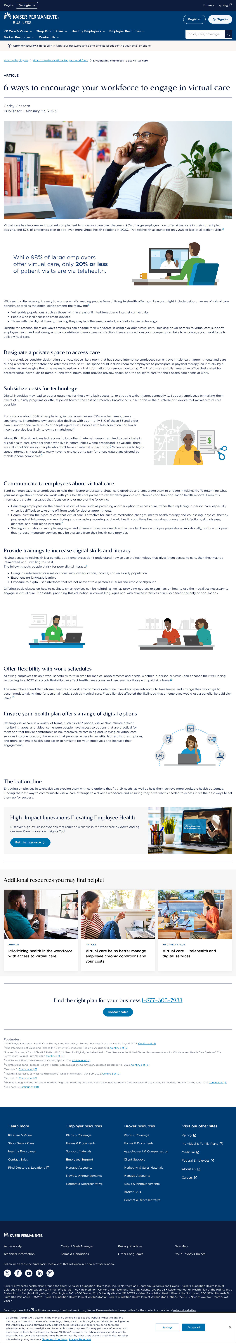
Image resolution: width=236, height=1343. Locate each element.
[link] (41, 930)
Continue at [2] (119, 1048)
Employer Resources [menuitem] (125, 31)
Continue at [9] (218, 1082)
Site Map (181, 1246)
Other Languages (130, 1254)
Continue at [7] (111, 1073)
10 (13, 697)
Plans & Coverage (78, 1135)
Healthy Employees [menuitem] (86, 31)
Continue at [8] (28, 1078)
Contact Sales (18, 1159)
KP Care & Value (20, 1135)
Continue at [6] (28, 1069)
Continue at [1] (147, 1043)
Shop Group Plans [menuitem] (49, 31)
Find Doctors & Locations (26, 1167)
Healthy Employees (16, 60)
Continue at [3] (55, 1056)
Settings (167, 1327)
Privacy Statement (80, 1339)
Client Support (134, 1159)
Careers (187, 1177)
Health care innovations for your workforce (60, 60)
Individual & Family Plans (200, 1143)
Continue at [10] (29, 1087)
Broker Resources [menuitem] (17, 37)
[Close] (230, 1327)
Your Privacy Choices (190, 1254)
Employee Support (79, 1159)
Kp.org (187, 1135)
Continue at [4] (81, 1060)
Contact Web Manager (77, 1246)
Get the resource (28, 842)
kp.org (223, 5)
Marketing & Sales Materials (143, 1167)
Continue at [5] (140, 1064)
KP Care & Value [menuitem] (16, 31)
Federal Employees (195, 1160)
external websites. (184, 1310)
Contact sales (118, 1012)
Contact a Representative (84, 1184)
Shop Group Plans (21, 1143)
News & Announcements (84, 1175)
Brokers (208, 5)
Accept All (194, 1327)
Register (194, 19)
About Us (189, 1169)
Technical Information (19, 1254)
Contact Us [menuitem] (47, 37)
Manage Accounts (79, 1167)
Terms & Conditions (75, 1254)
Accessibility (13, 1246)
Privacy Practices (130, 1246)
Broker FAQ (132, 1192)
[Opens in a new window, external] (7, 1273)
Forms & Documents (81, 1143)
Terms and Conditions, (55, 1339)
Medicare (188, 1152)
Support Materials (78, 1151)
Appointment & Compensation (146, 1151)
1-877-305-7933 (162, 999)
